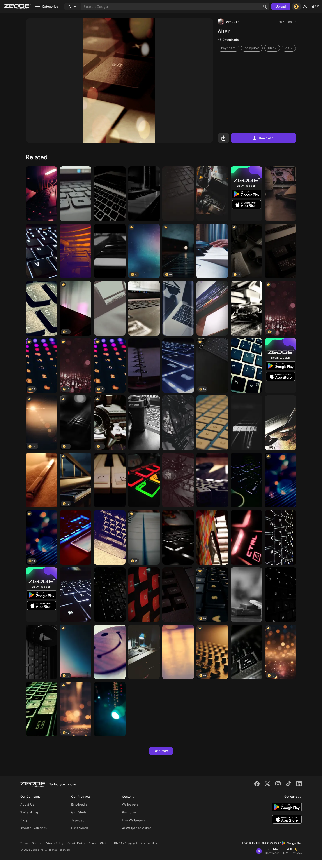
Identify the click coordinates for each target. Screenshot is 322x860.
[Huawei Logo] (75, 537)
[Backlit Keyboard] (280, 537)
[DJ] (144, 480)
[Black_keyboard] (280, 594)
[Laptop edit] (144, 308)
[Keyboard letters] (246, 652)
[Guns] (280, 422)
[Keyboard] (41, 251)
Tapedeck (78, 820)
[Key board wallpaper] (110, 594)
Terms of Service (31, 843)
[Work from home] (41, 193)
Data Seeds (79, 828)
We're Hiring (29, 812)
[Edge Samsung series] (178, 308)
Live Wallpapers (133, 820)
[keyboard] (212, 422)
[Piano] (110, 480)
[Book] (144, 365)
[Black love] (212, 193)
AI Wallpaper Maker (136, 828)
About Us (27, 804)
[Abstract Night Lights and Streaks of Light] (280, 480)
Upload (281, 6)
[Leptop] (75, 193)
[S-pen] (41, 480)
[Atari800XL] (280, 251)
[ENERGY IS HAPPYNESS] (110, 709)
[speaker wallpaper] (110, 308)
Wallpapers (130, 804)
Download (266, 138)
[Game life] (110, 537)
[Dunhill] (246, 594)
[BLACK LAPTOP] (144, 652)
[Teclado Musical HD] (212, 251)
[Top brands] (212, 537)
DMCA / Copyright (125, 843)
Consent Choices (100, 843)
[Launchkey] (110, 251)
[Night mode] (246, 480)
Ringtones (129, 812)
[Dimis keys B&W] (144, 193)
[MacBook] (110, 193)
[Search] (265, 7)
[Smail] (110, 652)
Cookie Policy (76, 843)
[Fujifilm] (144, 422)
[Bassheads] (41, 652)
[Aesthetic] (280, 193)
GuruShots (79, 812)
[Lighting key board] (178, 537)
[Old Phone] (75, 251)
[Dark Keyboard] (178, 193)
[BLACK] (246, 308)
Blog (23, 820)
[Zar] (212, 480)
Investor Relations (33, 828)
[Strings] (246, 422)
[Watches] (178, 480)
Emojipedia (79, 804)
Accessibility (149, 843)
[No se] (212, 308)
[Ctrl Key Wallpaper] (246, 537)
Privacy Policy (54, 843)
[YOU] (144, 594)
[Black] (178, 422)
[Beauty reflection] (178, 652)
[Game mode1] (41, 709)
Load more (161, 751)
